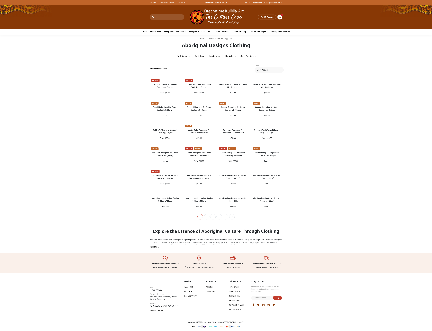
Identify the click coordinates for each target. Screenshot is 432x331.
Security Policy (234, 300)
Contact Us (182, 3)
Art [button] (209, 32)
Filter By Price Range (247, 56)
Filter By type (229, 56)
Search (153, 17)
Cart (279, 17)
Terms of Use (234, 287)
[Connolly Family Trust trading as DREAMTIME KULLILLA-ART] (216, 17)
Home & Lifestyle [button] (258, 32)
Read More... (154, 247)
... (219, 217)
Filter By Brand (199, 56)
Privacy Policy (234, 291)
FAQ (246, 2)
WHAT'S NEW (155, 32)
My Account (268, 17)
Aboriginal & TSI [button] (196, 32)
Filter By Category (182, 56)
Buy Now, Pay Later (236, 305)
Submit (277, 298)
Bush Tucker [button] (221, 32)
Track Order (187, 291)
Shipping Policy (235, 309)
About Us (153, 3)
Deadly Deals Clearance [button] (173, 32)
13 (225, 217)
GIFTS (144, 32)
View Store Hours (157, 315)
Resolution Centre (190, 296)
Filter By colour (214, 56)
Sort (257, 66)
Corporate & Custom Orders (216, 3)
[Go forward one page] (232, 216)
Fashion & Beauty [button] (239, 32)
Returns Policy (234, 296)
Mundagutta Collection (280, 32)
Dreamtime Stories (167, 3)
